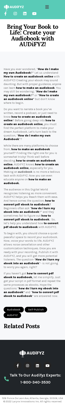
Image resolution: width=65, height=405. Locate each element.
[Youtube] (34, 14)
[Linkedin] (25, 14)
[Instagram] (15, 14)
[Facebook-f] (5, 14)
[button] (14, 309)
